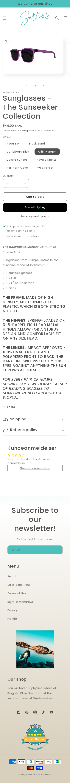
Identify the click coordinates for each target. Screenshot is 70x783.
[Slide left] (27, 85)
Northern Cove (17, 168)
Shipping (23, 130)
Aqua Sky (13, 143)
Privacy (12, 610)
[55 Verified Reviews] (35, 752)
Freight (12, 619)
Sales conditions (18, 585)
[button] (5, 18)
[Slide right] (43, 85)
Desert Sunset (17, 160)
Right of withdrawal (20, 602)
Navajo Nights (47, 160)
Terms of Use (16, 593)
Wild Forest (45, 168)
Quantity (8, 176)
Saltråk (29, 775)
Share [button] (11, 407)
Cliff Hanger (47, 151)
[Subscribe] (58, 549)
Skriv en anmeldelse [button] (35, 468)
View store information (23, 236)
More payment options (35, 216)
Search (12, 576)
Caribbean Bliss (18, 151)
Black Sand (37, 143)
